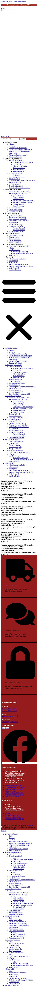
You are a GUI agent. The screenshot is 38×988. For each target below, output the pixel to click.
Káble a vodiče (9, 257)
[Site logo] (8, 135)
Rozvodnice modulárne (16, 226)
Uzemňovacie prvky (15, 241)
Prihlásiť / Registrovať (12, 985)
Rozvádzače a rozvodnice (13, 213)
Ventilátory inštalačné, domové (23, 253)
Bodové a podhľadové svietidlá (23, 162)
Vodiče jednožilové (15, 270)
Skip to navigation (7, 2)
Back (10, 836)
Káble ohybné (13, 261)
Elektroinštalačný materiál (13, 190)
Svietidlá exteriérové (15, 173)
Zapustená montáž (19, 230)
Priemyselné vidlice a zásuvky (18, 155)
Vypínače (12, 146)
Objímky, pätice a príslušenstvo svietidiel (22, 180)
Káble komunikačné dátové (17, 259)
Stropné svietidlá (18, 171)
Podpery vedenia (14, 239)
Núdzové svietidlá (19, 169)
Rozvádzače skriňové (16, 224)
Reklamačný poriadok (13, 808)
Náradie (11, 248)
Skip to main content (19, 2)
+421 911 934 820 (9, 711)
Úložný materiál (14, 268)
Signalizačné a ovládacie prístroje (23, 200)
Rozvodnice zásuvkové (16, 231)
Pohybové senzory (15, 182)
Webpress (29, 825)
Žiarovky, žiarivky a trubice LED (19, 188)
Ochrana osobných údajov (14, 810)
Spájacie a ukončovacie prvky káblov (21, 266)
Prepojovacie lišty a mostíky (18, 219)
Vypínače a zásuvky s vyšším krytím (20, 149)
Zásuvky (11, 144)
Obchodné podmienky (13, 806)
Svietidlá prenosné (15, 184)
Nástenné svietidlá (19, 168)
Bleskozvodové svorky (16, 235)
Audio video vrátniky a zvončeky (19, 246)
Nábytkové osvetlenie (20, 166)
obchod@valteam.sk (10, 716)
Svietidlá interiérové (15, 160)
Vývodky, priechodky (16, 211)
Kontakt (7, 804)
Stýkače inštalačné (19, 204)
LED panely (17, 164)
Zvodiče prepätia (18, 206)
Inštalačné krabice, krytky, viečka (19, 191)
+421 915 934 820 (9, 708)
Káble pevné (13, 262)
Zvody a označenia (15, 242)
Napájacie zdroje (14, 179)
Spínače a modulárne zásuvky (22, 202)
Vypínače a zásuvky (11, 142)
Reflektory (16, 175)
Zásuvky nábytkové (15, 157)
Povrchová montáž (19, 228)
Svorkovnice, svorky (15, 210)
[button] (19, 309)
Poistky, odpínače (18, 197)
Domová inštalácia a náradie (14, 244)
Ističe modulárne (18, 195)
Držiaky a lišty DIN (15, 215)
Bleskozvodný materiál (12, 233)
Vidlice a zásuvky (14, 255)
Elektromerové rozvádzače (17, 217)
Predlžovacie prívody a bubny (18, 264)
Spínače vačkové (14, 208)
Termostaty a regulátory (20, 251)
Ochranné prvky (14, 237)
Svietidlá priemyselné (16, 186)
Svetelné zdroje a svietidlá (13, 159)
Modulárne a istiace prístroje (18, 193)
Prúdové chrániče (18, 199)
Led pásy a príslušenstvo (17, 177)
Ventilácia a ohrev (14, 250)
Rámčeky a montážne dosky (18, 148)
